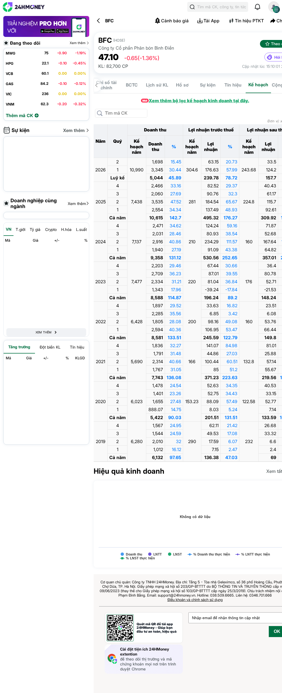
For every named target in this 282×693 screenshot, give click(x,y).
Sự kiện (208, 85)
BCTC (132, 85)
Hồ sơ (182, 85)
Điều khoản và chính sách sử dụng (195, 599)
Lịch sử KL (157, 85)
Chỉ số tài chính (106, 85)
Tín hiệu (233, 85)
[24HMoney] (24, 7)
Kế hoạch (258, 84)
